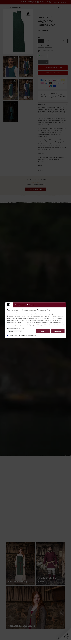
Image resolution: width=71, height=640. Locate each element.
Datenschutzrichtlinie (12, 328)
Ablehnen (43, 331)
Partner (19, 331)
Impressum (21, 328)
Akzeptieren (57, 331)
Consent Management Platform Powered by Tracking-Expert (23, 335)
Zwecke (11, 331)
